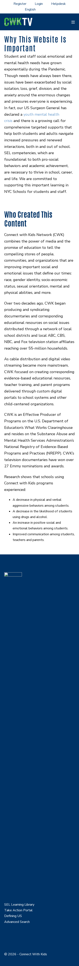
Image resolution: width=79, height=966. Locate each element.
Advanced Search (17, 922)
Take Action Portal (18, 910)
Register (19, 3)
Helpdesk (58, 3)
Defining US (13, 916)
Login (39, 3)
